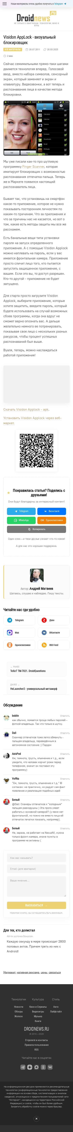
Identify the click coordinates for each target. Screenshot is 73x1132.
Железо (18, 1016)
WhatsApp (24, 520)
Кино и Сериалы (38, 1006)
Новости (18, 1006)
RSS (36, 1049)
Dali (17, 804)
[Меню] (5, 4)
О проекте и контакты (36, 1040)
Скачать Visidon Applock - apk (25, 409)
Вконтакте (54, 511)
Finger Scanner (33, 167)
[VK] (50, 1067)
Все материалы (13, 49)
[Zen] (29, 1067)
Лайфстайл (56, 1011)
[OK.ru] (43, 1067)
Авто (56, 1006)
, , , (32, 972)
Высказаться (36, 905)
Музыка (38, 1016)
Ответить (65, 716)
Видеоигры (38, 1011)
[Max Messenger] (36, 1067)
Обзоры (19, 1011)
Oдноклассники (52, 520)
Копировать (39, 529)
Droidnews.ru (36, 1029)
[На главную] (36, 16)
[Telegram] (22, 1067)
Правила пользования (37, 1044)
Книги (38, 1021)
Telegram (58, 4)
